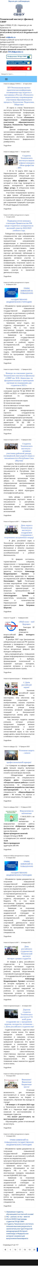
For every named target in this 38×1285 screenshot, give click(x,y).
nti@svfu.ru (11, 37)
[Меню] (6, 79)
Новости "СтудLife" (9, 618)
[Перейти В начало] (5, 1250)
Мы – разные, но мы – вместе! (18, 1217)
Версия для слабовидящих (19, 1)
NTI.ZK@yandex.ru (15, 52)
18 (25, 1249)
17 (20, 1249)
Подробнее (7, 145)
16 (15, 1249)
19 (29, 1249)
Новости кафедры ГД (10, 746)
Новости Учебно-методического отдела (16, 215)
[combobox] (13, 74)
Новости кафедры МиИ (11, 152)
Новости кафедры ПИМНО (12, 84)
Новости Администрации (12, 678)
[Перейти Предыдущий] (10, 1250)
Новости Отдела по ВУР (11, 440)
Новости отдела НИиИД (11, 369)
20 (34, 1249)
